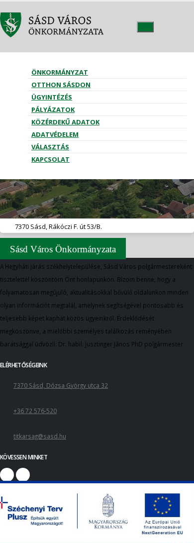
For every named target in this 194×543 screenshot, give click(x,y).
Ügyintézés (51, 97)
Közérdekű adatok (65, 121)
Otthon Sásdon (61, 84)
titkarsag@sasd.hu (39, 436)
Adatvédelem (55, 134)
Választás (50, 146)
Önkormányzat (59, 72)
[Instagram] (23, 475)
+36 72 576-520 (35, 411)
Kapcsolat (50, 159)
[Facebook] (7, 475)
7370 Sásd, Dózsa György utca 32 (60, 385)
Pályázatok (53, 109)
